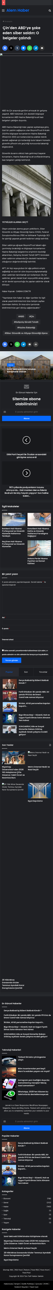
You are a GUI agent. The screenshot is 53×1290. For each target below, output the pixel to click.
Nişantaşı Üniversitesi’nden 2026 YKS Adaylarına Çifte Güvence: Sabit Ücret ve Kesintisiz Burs (13, 772)
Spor (5, 1215)
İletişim (17, 1284)
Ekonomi (6, 1198)
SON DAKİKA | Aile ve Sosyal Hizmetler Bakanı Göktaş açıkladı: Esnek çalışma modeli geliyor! (33, 730)
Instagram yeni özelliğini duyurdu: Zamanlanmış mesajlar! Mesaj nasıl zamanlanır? (34, 1083)
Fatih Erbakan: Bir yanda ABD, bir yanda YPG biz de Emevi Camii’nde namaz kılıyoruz (34, 695)
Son (26, 672)
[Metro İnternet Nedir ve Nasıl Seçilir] (39, 757)
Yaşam (6, 1223)
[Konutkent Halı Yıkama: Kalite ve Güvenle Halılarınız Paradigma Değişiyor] (39, 519)
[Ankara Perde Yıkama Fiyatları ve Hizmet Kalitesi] (39, 548)
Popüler (9, 672)
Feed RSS (35, 1270)
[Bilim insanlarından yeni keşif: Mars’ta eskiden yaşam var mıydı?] (9, 1072)
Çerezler (39, 1284)
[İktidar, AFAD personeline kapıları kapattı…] (10, 707)
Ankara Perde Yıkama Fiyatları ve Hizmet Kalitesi (38, 561)
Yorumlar (43, 672)
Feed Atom (44, 1270)
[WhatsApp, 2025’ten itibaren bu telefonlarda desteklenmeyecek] (9, 1095)
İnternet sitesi (8, 639)
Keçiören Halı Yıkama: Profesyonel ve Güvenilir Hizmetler (13, 544)
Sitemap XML (8, 1270)
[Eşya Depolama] (39, 790)
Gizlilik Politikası (27, 1284)
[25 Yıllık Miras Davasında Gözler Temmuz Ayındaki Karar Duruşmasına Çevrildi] (13, 880)
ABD (22, 316)
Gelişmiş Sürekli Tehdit (26, 322)
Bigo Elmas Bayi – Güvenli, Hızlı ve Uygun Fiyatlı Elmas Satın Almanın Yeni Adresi (34, 718)
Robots (27, 1270)
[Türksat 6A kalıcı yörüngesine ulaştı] (9, 1060)
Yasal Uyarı (34, 1287)
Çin (32, 316)
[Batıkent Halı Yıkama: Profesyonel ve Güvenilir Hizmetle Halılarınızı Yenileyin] (13, 519)
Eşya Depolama (35, 801)
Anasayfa (8, 21)
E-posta (6, 628)
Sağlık (5, 1211)
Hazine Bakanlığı (27, 327)
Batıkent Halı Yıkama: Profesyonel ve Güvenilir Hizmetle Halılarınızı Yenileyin (13, 532)
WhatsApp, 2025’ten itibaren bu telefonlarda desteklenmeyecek (33, 1093)
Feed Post (27, 1273)
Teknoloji (7, 1219)
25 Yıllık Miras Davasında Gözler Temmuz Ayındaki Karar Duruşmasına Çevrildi (13, 984)
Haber (5, 1207)
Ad (4, 617)
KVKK (46, 1284)
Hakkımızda (8, 1284)
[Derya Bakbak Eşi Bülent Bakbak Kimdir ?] (10, 684)
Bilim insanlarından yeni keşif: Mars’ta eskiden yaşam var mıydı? (34, 1070)
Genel (10, 365)
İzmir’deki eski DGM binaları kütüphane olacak (21, 370)
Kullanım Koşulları (21, 1287)
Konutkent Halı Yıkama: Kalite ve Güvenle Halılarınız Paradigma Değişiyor (38, 532)
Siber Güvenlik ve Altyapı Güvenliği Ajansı (27, 333)
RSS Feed (19, 1270)
